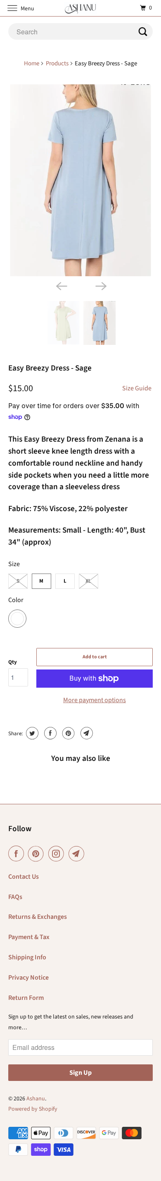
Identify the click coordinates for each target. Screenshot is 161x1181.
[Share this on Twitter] (31, 733)
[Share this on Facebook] (49, 733)
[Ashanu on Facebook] (17, 854)
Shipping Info (27, 957)
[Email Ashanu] (78, 854)
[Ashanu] (80, 8)
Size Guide (137, 388)
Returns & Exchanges (37, 916)
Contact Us (23, 876)
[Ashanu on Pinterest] (37, 854)
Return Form (26, 997)
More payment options (94, 700)
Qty (12, 662)
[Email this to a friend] (85, 733)
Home (31, 63)
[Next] (100, 285)
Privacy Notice (28, 977)
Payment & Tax (29, 937)
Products (57, 63)
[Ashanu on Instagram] (57, 854)
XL (88, 581)
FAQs (15, 896)
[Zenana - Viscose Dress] (80, 180)
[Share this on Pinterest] (67, 733)
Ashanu (35, 1099)
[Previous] (61, 285)
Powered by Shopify (32, 1109)
